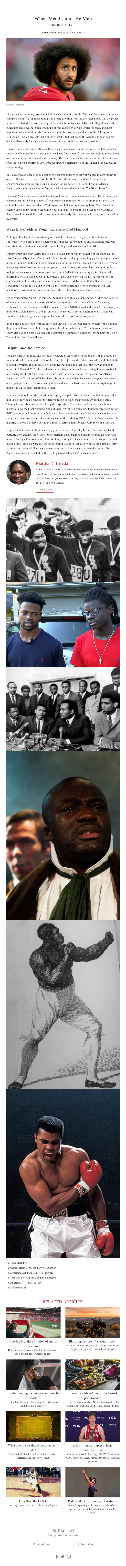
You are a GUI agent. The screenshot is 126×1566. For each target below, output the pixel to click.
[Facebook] (56, 1556)
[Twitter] (62, 1556)
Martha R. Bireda (74, 32)
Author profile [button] (45, 489)
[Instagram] (69, 1556)
